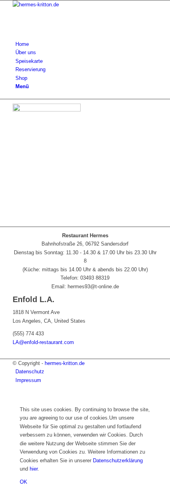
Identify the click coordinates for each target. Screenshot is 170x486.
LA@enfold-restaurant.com (43, 342)
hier (34, 469)
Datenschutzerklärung (118, 460)
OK (23, 482)
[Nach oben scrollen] (2, 396)
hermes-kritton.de (65, 363)
